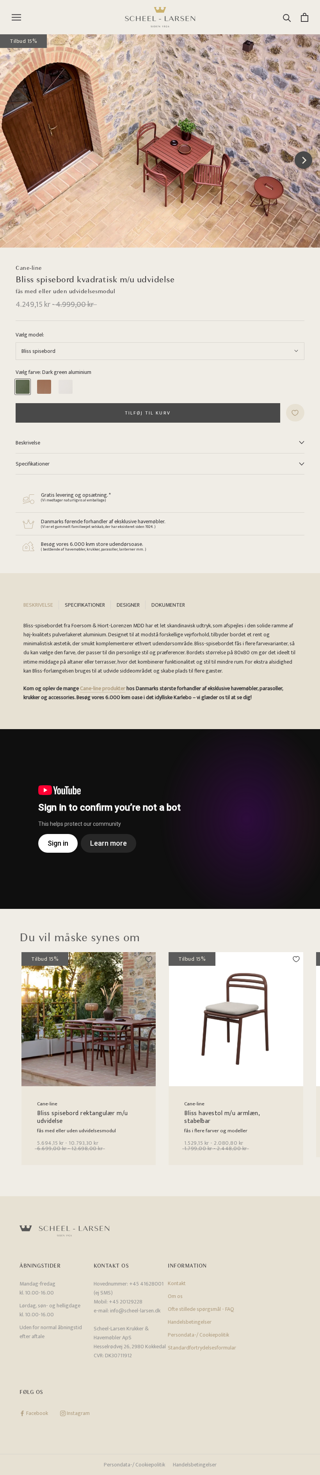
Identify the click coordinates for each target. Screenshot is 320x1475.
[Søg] (287, 17)
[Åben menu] (16, 17)
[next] (303, 160)
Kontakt (177, 1283)
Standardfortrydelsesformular (202, 1348)
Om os (175, 1296)
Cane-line (29, 268)
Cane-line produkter (102, 688)
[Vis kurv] (304, 17)
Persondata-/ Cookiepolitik (198, 1335)
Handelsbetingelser (190, 1322)
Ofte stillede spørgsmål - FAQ (201, 1309)
